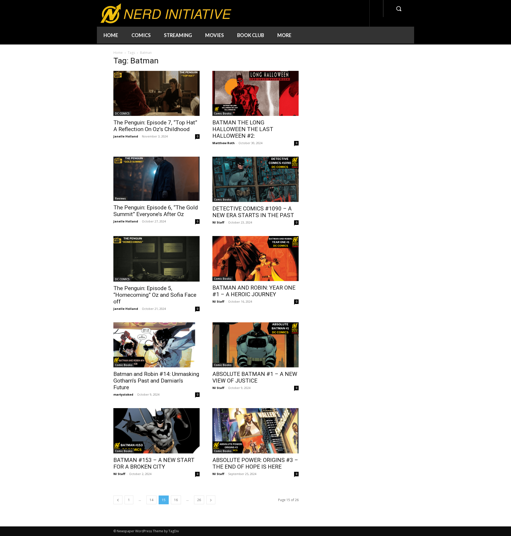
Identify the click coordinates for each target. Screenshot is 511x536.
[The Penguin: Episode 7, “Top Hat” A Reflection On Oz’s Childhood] (156, 93)
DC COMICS (122, 113)
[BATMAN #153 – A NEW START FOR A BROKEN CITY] (156, 430)
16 (176, 500)
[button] (398, 8)
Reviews (120, 198)
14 (151, 500)
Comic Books (223, 113)
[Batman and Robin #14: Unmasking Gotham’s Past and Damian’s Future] (156, 344)
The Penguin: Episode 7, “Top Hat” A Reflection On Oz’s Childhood (155, 125)
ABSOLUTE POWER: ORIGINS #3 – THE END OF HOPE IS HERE (255, 463)
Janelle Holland (125, 136)
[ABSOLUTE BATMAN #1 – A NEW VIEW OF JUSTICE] (255, 344)
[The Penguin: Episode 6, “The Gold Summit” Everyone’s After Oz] (156, 179)
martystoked (123, 394)
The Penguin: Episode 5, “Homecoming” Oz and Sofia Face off (154, 295)
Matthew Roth (223, 143)
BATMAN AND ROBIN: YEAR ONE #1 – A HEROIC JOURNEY (253, 291)
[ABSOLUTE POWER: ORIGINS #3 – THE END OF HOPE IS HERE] (255, 430)
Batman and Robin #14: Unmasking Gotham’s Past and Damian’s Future (156, 381)
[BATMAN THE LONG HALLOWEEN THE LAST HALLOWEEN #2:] (255, 93)
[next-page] (210, 500)
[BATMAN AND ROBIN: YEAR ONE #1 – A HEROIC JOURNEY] (255, 258)
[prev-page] (117, 500)
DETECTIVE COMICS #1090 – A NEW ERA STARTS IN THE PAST (253, 211)
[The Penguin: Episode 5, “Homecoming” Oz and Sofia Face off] (156, 259)
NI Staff (218, 222)
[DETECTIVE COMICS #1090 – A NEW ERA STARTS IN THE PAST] (255, 179)
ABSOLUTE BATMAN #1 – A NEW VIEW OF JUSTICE (254, 377)
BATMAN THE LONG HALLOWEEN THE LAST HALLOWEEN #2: (242, 129)
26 (199, 500)
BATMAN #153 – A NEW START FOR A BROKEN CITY (154, 463)
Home (118, 52)
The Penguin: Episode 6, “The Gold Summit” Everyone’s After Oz (155, 210)
